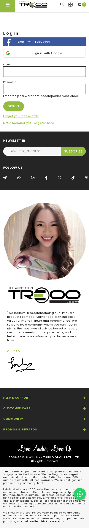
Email (7, 64)
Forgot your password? (21, 116)
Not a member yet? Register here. (29, 123)
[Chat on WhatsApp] (80, 494)
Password (9, 82)
